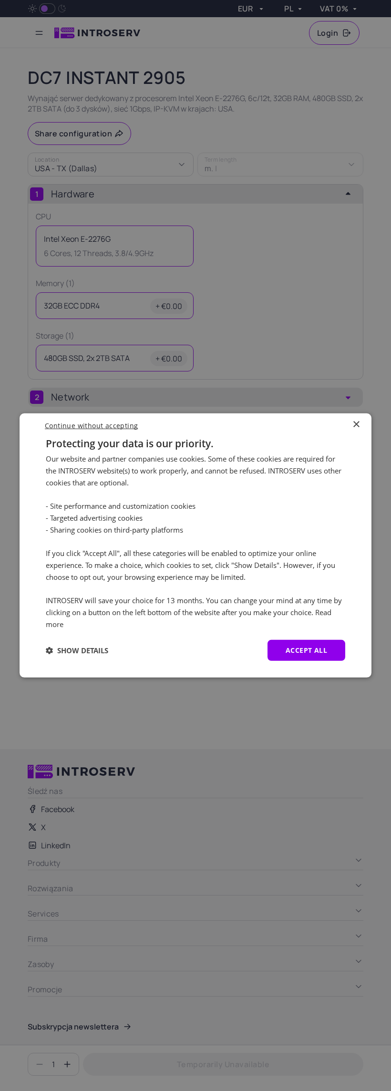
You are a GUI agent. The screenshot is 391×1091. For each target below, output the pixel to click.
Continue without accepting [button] (91, 425)
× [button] (356, 424)
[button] (77, 650)
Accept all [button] (306, 649)
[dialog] (195, 545)
